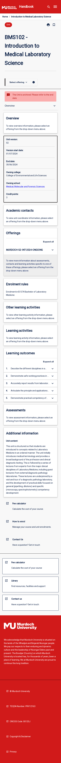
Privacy (13, 751)
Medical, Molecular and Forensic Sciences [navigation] (25, 186)
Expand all (48, 241)
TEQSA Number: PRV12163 (22, 706)
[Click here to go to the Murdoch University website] (9, 8)
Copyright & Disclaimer (20, 736)
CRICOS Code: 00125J (20, 721)
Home (5, 16)
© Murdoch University (20, 691)
